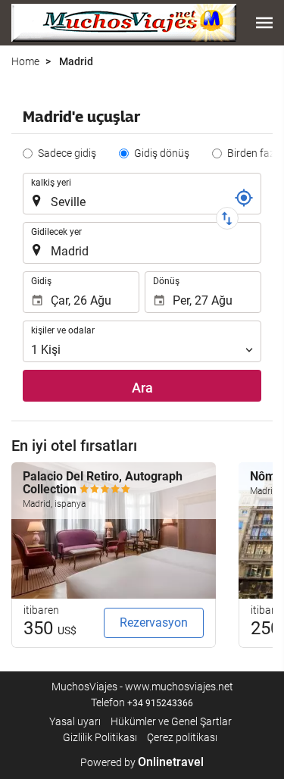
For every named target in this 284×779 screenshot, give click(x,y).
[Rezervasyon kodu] (244, 198)
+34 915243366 (160, 703)
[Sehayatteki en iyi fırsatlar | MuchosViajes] (123, 22)
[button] (264, 22)
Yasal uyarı (75, 721)
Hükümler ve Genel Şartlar (171, 721)
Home (25, 61)
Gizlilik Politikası (100, 737)
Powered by (142, 762)
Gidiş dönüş (161, 153)
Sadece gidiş (67, 153)
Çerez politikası (182, 737)
